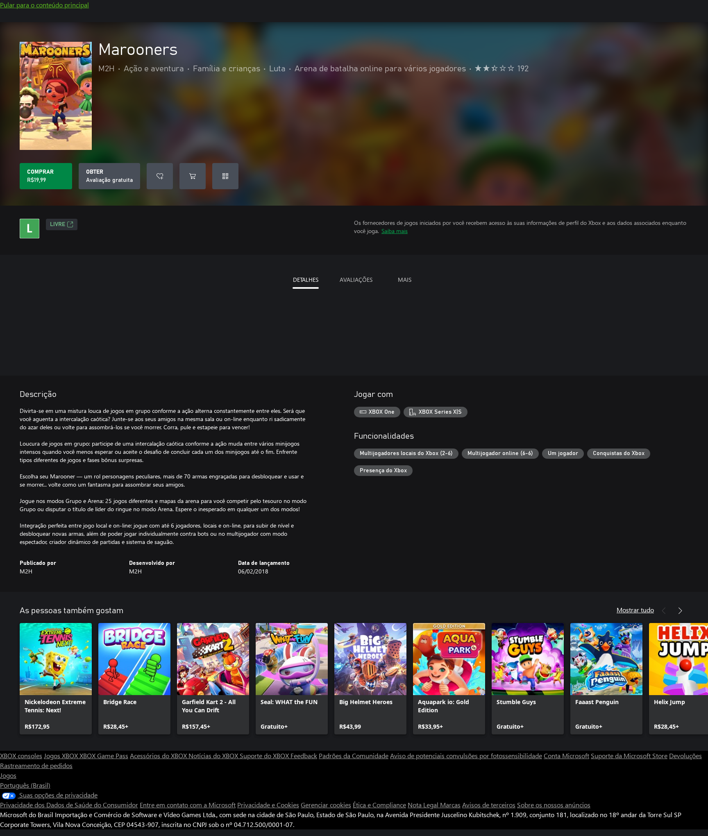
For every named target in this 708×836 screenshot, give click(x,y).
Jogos (8, 775)
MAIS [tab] (404, 279)
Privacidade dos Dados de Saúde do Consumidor (69, 804)
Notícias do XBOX (214, 755)
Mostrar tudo (635, 609)
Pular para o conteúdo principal (44, 4)
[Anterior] (664, 610)
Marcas (450, 804)
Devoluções (685, 755)
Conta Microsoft (566, 755)
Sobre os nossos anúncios (553, 804)
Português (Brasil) (25, 785)
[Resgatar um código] (225, 176)
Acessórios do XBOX (159, 755)
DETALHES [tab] (305, 279)
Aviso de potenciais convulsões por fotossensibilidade (466, 755)
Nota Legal (424, 804)
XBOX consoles (21, 755)
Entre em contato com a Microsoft (188, 804)
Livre (57, 224)
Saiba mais (394, 231)
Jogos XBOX (61, 755)
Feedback (303, 755)
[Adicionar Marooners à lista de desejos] (160, 176)
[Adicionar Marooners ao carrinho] (192, 176)
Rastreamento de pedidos (36, 765)
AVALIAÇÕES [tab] (356, 279)
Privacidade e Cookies (268, 804)
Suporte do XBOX (265, 755)
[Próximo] (680, 610)
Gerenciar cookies (326, 804)
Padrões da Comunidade (353, 755)
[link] (56, 678)
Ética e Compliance (379, 804)
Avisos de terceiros (488, 804)
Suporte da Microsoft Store (629, 755)
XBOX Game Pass (103, 755)
